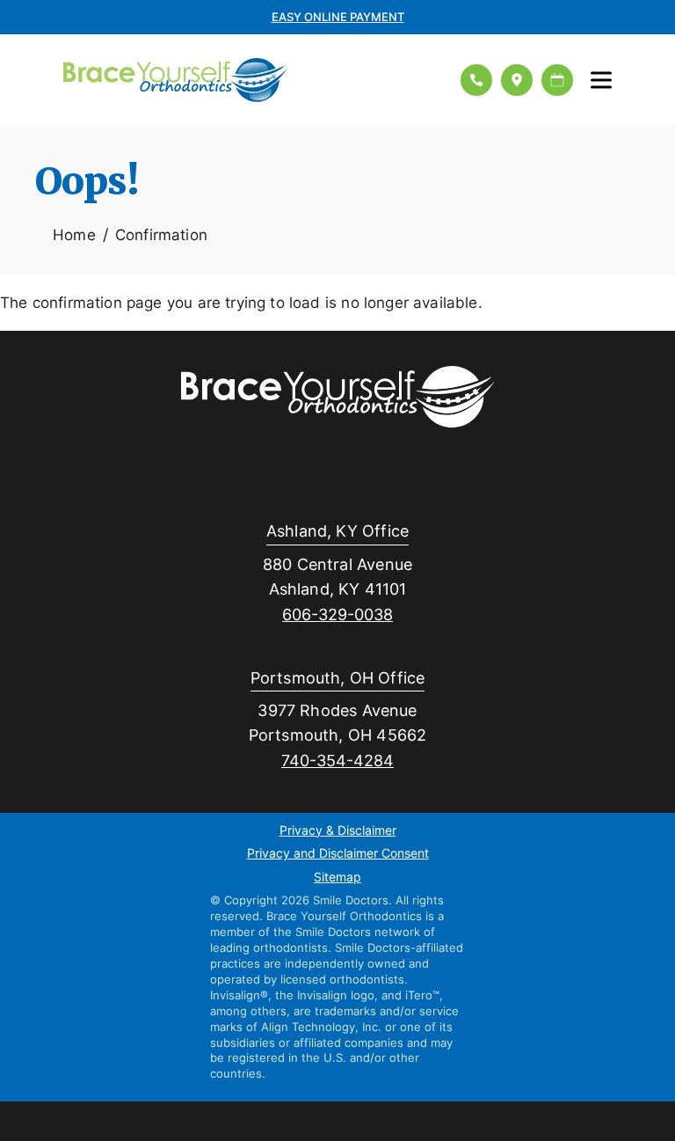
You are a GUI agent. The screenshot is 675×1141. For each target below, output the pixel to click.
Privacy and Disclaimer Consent (338, 854)
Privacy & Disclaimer (337, 831)
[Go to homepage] (251, 80)
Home (74, 234)
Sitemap (337, 878)
